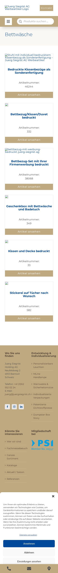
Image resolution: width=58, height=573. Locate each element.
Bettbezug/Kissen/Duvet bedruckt (29, 116)
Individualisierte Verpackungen (42, 396)
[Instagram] (14, 406)
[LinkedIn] (21, 406)
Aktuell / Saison (15, 472)
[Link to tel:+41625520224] (9, 569)
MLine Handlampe (39, 375)
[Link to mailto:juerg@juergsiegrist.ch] (29, 569)
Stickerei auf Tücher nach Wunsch (29, 294)
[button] (53, 496)
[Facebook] (7, 406)
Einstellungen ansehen (29, 561)
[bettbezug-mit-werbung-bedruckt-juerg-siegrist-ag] (29, 149)
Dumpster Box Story (41, 416)
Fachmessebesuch (16, 448)
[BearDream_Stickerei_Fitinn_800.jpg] (6, 282)
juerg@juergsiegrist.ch (18, 394)
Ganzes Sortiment (12, 457)
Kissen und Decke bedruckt (29, 251)
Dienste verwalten (28, 535)
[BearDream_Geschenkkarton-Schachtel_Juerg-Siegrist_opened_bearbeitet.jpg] (6, 196)
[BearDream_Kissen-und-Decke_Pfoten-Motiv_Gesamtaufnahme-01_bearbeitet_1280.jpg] (6, 241)
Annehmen (29, 543)
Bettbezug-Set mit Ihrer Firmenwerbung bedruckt (29, 162)
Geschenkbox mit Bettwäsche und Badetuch (29, 207)
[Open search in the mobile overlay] (35, 21)
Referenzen (13, 478)
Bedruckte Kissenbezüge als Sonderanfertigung (29, 71)
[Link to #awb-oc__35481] (8, 21)
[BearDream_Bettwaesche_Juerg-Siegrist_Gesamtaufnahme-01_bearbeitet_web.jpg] (6, 104)
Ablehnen (29, 552)
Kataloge (12, 465)
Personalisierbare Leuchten (42, 365)
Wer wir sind (14, 441)
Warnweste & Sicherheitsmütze (42, 386)
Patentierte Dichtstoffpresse (42, 406)
